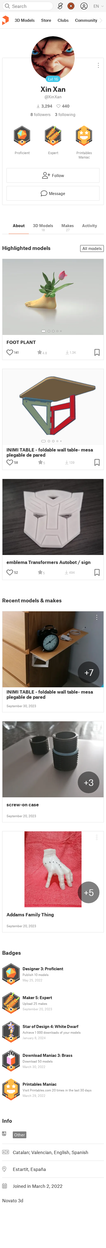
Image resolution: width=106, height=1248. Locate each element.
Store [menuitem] (46, 20)
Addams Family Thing (30, 914)
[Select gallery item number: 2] (49, 331)
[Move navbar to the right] (100, 20)
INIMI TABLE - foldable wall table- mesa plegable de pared (50, 452)
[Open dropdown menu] (98, 63)
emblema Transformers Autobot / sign (49, 562)
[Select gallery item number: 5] (61, 331)
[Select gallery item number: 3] (53, 331)
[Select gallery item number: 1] (43, 331)
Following (65, 114)
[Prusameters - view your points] (70, 6)
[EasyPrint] (60, 6)
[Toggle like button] (10, 352)
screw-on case (23, 804)
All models (92, 248)
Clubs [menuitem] (63, 20)
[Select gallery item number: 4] (58, 331)
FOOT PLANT (21, 342)
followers (40, 114)
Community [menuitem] (86, 20)
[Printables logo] (5, 20)
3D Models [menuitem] (25, 20)
